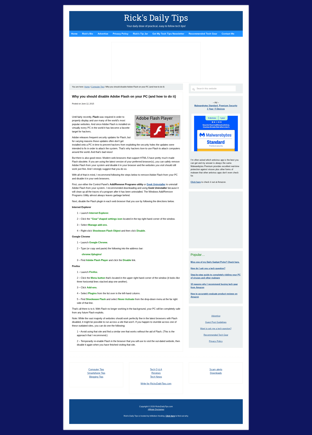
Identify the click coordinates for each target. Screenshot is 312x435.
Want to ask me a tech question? (215, 328)
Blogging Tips (96, 376)
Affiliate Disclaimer (156, 409)
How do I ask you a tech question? (208, 268)
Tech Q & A (156, 369)
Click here (170, 416)
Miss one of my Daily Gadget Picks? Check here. (215, 262)
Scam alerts (215, 369)
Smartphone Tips (96, 373)
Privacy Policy (216, 341)
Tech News (156, 376)
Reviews (156, 373)
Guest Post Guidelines (216, 322)
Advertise (215, 316)
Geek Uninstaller (156, 184)
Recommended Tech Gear (216, 335)
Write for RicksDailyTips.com (156, 383)
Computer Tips (96, 369)
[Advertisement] (216, 220)
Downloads (216, 373)
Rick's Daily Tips (156, 17)
